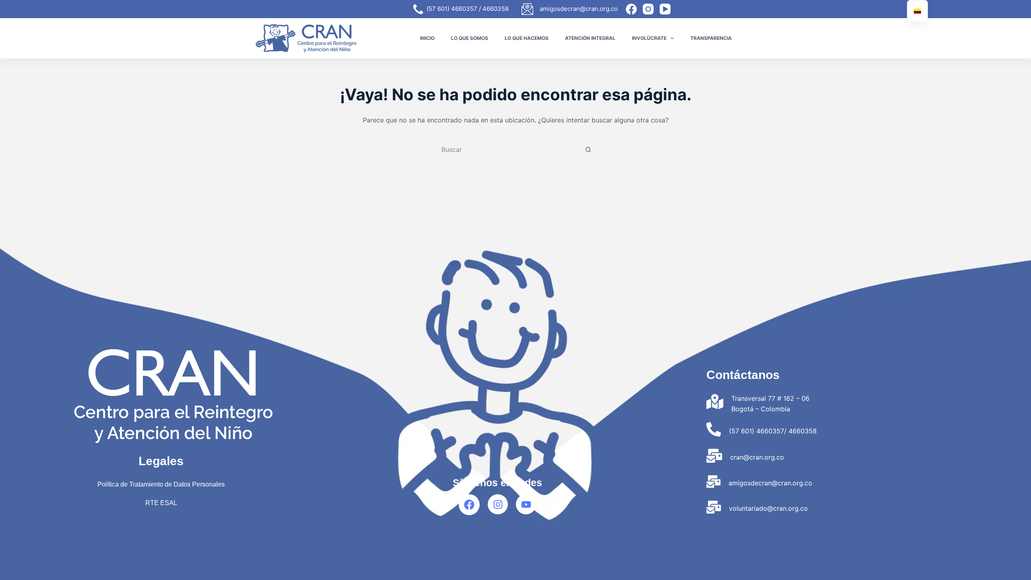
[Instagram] (648, 9)
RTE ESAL (161, 502)
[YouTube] (665, 9)
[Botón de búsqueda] (588, 149)
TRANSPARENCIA (711, 38)
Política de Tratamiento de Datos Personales (161, 484)
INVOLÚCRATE (649, 38)
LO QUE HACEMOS (527, 38)
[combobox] (507, 149)
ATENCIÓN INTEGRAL (590, 38)
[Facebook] (631, 9)
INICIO (427, 38)
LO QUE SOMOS (469, 38)
